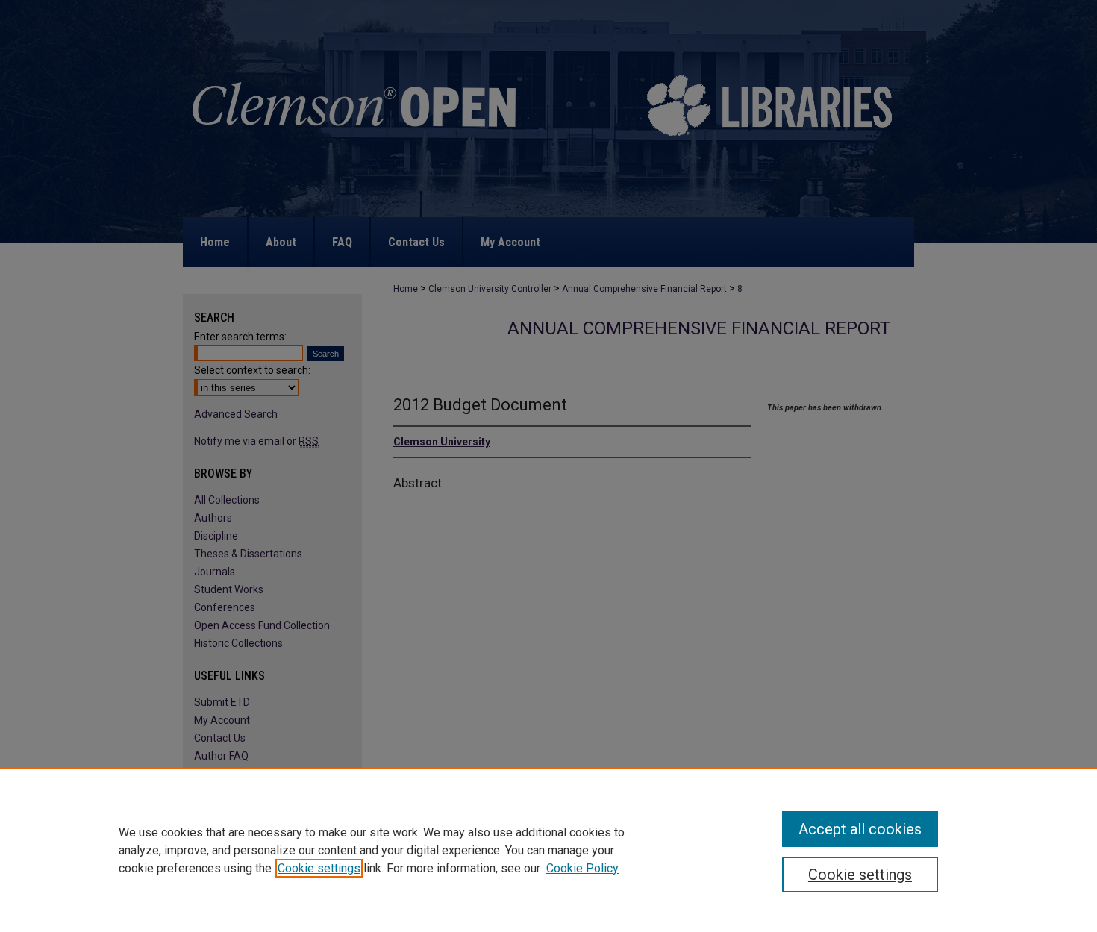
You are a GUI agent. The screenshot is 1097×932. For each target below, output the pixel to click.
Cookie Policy (582, 868)
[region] (548, 850)
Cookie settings (319, 868)
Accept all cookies (860, 829)
